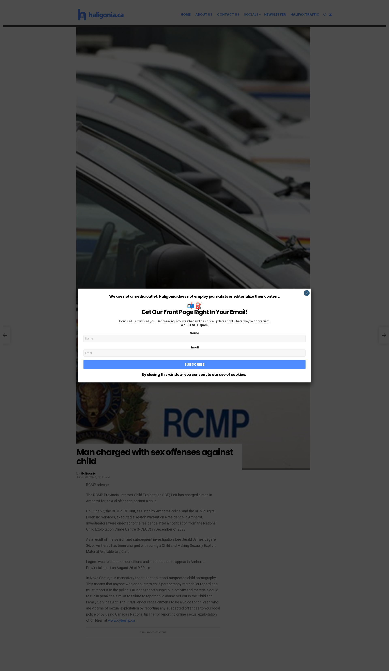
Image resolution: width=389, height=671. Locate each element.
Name (194, 333)
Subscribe (194, 364)
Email (194, 347)
